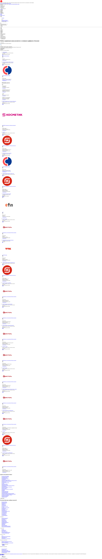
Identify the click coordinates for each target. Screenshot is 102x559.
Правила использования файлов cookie (14, 4)
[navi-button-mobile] (1, 16)
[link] (1, 12)
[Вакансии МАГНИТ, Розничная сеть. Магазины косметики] (51, 115)
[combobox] (4, 24)
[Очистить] (1, 26)
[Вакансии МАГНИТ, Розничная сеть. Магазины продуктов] (51, 140)
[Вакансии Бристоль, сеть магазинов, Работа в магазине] (51, 227)
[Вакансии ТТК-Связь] (51, 249)
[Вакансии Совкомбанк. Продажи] (51, 70)
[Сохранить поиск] (1, 28)
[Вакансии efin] (51, 205)
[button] (2, 15)
